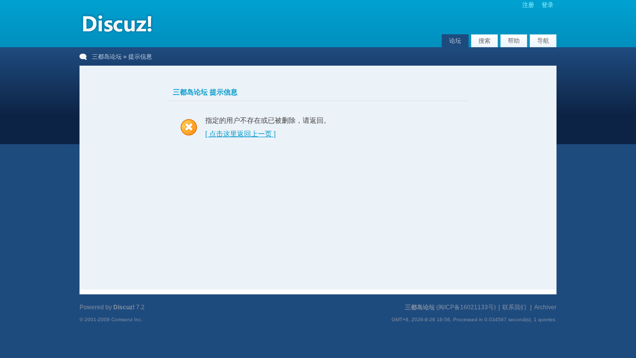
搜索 (484, 40)
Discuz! (124, 307)
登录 (548, 4)
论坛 (455, 40)
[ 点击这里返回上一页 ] (240, 134)
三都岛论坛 (107, 56)
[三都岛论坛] (117, 34)
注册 (528, 4)
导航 (543, 40)
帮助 (514, 40)
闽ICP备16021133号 (466, 307)
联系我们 (514, 307)
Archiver (545, 307)
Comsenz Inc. (127, 319)
